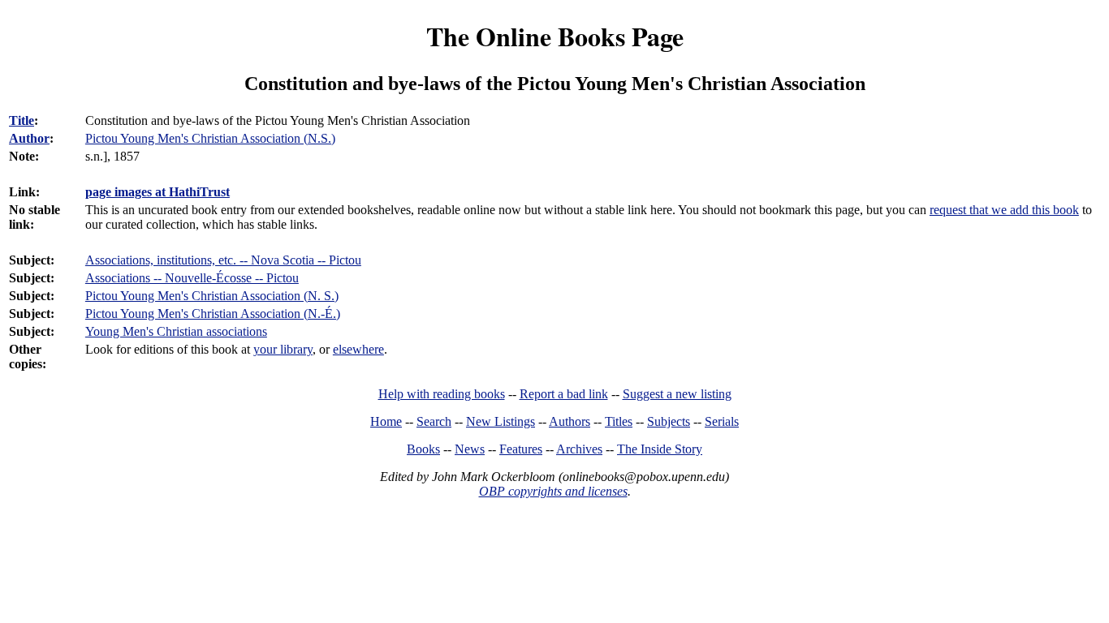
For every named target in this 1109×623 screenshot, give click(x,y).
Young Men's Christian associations (176, 331)
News (470, 449)
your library (283, 349)
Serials (722, 421)
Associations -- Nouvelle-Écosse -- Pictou (192, 278)
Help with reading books (441, 394)
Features (520, 449)
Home (386, 421)
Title (21, 120)
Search (433, 421)
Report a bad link (564, 394)
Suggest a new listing (677, 394)
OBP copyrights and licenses (553, 491)
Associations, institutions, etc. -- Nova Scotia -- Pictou (223, 260)
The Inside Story (659, 449)
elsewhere (358, 349)
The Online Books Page (555, 36)
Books (423, 449)
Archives (579, 449)
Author (29, 138)
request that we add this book (1004, 210)
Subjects (668, 421)
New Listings (500, 421)
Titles (618, 421)
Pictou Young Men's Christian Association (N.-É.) (212, 313)
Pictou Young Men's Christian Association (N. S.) (212, 296)
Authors (569, 421)
